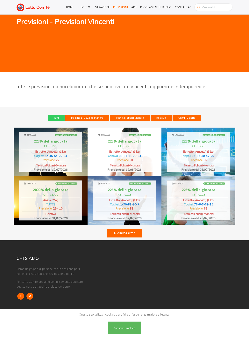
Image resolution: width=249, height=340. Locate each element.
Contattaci (183, 7)
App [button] (134, 7)
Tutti (56, 117)
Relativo (161, 117)
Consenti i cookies (124, 328)
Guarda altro (126, 233)
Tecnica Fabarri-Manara (130, 117)
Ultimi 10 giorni (186, 117)
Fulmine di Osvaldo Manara (87, 117)
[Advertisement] (179, 44)
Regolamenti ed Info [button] (155, 7)
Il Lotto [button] (84, 7)
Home (70, 7)
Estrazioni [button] (102, 7)
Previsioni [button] (120, 7)
